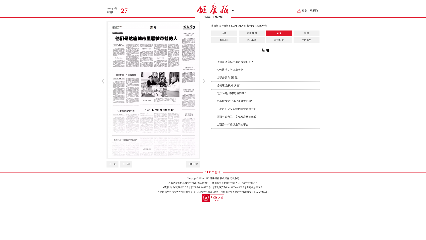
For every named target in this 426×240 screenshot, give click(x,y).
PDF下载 (193, 164)
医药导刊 (224, 40)
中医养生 (306, 40)
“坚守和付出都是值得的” (231, 93)
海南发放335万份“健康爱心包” (234, 101)
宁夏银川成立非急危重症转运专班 (237, 109)
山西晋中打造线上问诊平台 (233, 124)
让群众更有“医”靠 (227, 77)
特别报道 (279, 40)
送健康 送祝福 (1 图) (228, 85)
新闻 (279, 33)
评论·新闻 (252, 33)
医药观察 (251, 40)
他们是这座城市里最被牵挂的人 (235, 61)
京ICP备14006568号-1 (202, 187)
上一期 (112, 164)
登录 (304, 10)
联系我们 (315, 10)
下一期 (126, 164)
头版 (224, 33)
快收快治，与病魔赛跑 (230, 69)
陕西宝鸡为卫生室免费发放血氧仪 (237, 116)
